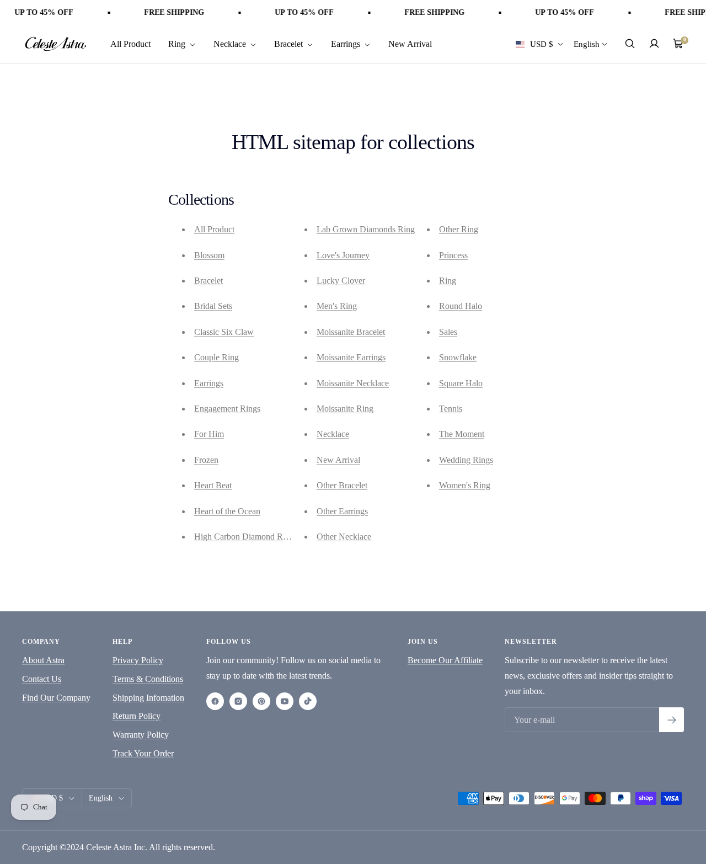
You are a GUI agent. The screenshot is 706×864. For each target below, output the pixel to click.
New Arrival (410, 43)
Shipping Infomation (148, 697)
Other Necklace (344, 536)
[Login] (654, 43)
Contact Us (41, 679)
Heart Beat (213, 485)
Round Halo (460, 306)
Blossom (209, 255)
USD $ (541, 43)
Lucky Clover (341, 280)
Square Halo (461, 383)
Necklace (230, 43)
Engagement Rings (227, 408)
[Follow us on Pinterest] (261, 701)
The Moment (461, 434)
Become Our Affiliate (445, 660)
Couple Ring (216, 357)
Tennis (450, 408)
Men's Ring (337, 306)
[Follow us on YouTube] (284, 701)
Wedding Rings (466, 460)
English (587, 43)
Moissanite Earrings (351, 357)
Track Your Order (143, 753)
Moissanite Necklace (353, 383)
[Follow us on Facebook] (215, 701)
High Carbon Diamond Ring (244, 536)
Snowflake (458, 357)
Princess (453, 255)
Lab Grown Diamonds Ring (366, 229)
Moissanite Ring (345, 408)
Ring (178, 43)
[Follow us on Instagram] (238, 701)
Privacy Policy (138, 660)
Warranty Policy (141, 734)
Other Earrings (342, 511)
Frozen (206, 460)
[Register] (671, 719)
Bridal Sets (213, 306)
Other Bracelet (342, 485)
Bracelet (289, 43)
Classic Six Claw (224, 332)
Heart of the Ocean (227, 511)
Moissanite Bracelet (351, 332)
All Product (130, 43)
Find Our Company (56, 697)
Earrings (346, 43)
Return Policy (137, 716)
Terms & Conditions (148, 679)
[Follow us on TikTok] (308, 701)
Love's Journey (343, 255)
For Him (209, 434)
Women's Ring (464, 485)
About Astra (43, 660)
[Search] (629, 43)
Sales (448, 332)
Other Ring (458, 229)
